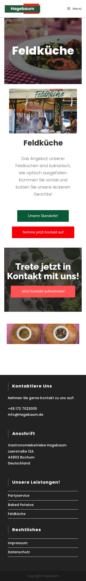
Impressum (17, 543)
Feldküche (17, 513)
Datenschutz (19, 552)
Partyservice (18, 495)
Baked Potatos (21, 504)
